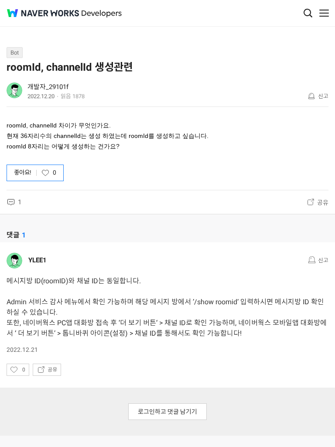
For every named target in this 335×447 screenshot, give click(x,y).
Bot (14, 52)
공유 (322, 202)
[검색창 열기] (307, 13)
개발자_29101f (47, 87)
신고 (323, 96)
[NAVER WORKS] (43, 13)
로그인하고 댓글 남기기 (167, 411)
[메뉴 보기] (324, 13)
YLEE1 (37, 260)
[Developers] (102, 13)
